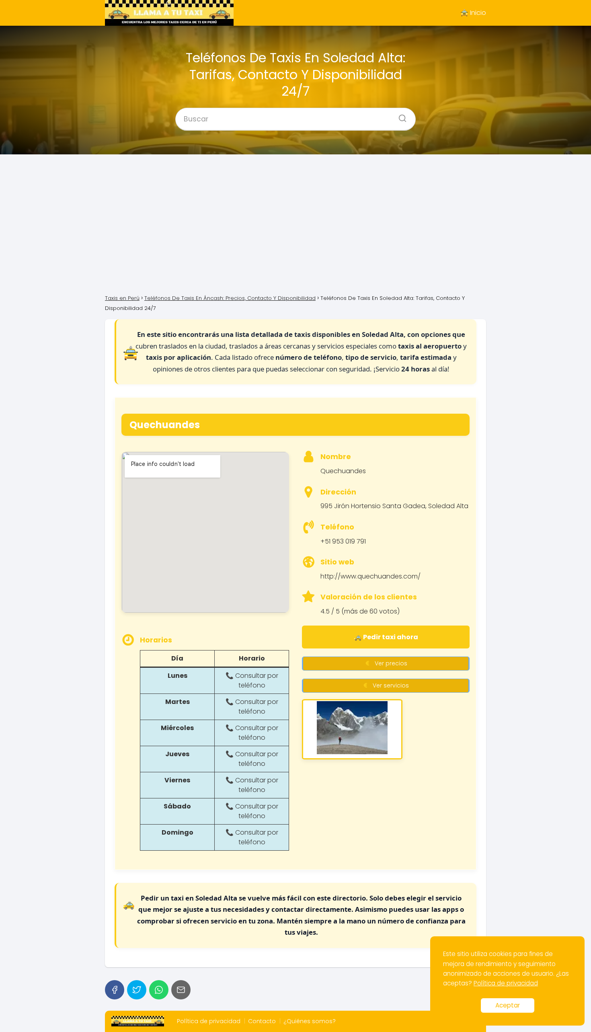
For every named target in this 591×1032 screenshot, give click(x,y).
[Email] (181, 989)
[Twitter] (136, 989)
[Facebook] (114, 989)
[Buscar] (400, 116)
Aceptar (507, 1005)
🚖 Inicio (473, 12)
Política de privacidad (208, 1021)
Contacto (262, 1021)
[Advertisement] (295, 223)
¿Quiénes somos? (309, 1021)
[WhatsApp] (158, 989)
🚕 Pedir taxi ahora (386, 637)
